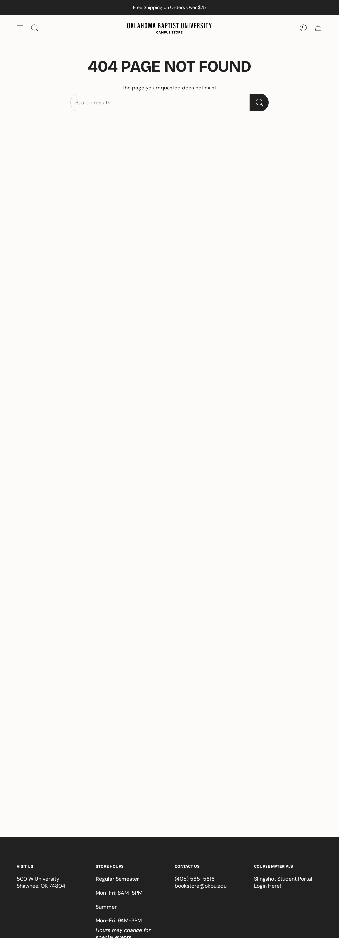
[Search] (259, 102)
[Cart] (318, 27)
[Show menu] (19, 27)
